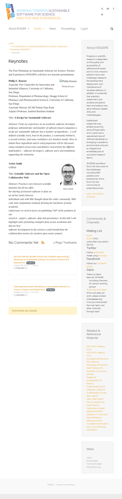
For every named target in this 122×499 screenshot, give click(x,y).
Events (38, 28)
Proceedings (68, 28)
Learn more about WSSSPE (95, 195)
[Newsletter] (108, 9)
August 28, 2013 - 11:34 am (26, 265)
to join (89, 235)
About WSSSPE (17, 28)
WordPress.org (94, 467)
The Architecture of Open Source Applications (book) (96, 405)
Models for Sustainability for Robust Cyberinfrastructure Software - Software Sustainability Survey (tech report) (96, 386)
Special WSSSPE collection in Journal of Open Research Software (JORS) (97, 416)
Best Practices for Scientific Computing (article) (96, 371)
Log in (89, 457)
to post (90, 238)
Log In (84, 28)
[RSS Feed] (102, 9)
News (52, 28)
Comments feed (94, 464)
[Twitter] (101, 14)
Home (11, 43)
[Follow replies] (43, 243)
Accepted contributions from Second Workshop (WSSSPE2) (97, 362)
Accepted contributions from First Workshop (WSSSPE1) (97, 426)
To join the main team (97, 290)
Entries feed (92, 461)
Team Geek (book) (95, 399)
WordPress (70, 485)
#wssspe (102, 255)
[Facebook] (114, 9)
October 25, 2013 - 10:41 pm (26, 292)
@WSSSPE (99, 252)
